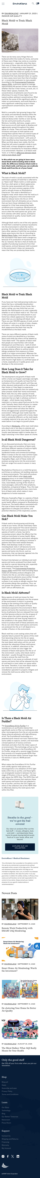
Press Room (6, 1123)
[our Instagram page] (3, 1156)
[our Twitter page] (12, 1156)
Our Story (5, 1107)
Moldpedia (16, 426)
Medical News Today (9, 235)
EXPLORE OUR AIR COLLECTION (20, 847)
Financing (5, 1142)
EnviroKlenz (11, 13)
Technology (6, 1110)
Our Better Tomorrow (10, 1117)
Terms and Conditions (10, 1094)
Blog (3, 1113)
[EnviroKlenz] (20, 3)
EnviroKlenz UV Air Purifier (15, 726)
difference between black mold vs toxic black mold (19, 154)
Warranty (5, 1145)
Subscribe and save (9, 1088)
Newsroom (6, 1120)
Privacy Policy (7, 1091)
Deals (4, 1085)
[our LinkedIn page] (18, 1156)
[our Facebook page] (8, 1156)
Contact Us (6, 1136)
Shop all (5, 1082)
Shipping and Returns (10, 1139)
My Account (6, 1148)
